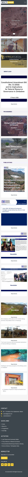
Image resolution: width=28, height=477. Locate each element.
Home (3, 424)
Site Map (4, 430)
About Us (4, 426)
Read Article (14, 104)
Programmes (5, 428)
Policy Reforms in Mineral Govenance (11, 441)
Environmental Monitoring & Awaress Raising (12, 443)
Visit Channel (14, 45)
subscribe (4, 458)
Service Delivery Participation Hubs (10, 446)
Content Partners (14, 59)
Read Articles (14, 61)
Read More (14, 24)
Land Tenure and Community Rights (10, 439)
